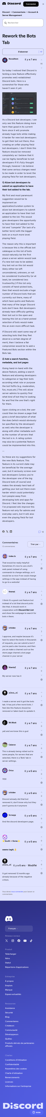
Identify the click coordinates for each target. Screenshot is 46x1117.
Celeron (12, 745)
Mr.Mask (12, 723)
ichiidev (12, 628)
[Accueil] (11, 4)
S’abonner (23, 52)
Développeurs (11, 1034)
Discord (6, 12)
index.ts (12, 556)
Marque (8, 990)
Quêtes (8, 1039)
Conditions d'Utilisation (16, 1060)
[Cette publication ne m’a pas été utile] (41, 68)
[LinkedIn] (11, 531)
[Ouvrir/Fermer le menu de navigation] (43, 4)
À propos (9, 981)
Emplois (8, 986)
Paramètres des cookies (16, 1069)
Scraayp (12, 815)
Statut (8, 963)
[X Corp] (7, 531)
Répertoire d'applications (16, 967)
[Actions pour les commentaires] (41, 568)
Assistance (10, 1008)
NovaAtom (13, 59)
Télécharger (10, 954)
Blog (7, 1017)
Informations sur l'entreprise (18, 1086)
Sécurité (9, 1013)
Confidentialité (12, 1064)
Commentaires (11, 1021)
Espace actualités (13, 994)
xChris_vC (13, 693)
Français (12, 929)
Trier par (35, 544)
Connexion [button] (31, 4)
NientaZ (12, 667)
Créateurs (9, 1026)
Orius (11, 771)
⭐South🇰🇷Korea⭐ (11, 841)
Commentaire (18, 12)
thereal (12, 592)
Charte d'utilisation (14, 1073)
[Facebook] (3, 531)
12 (42, 532)
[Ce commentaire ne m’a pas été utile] (41, 564)
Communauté (11, 1030)
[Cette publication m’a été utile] (41, 60)
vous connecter (17, 892)
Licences (9, 1082)
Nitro (7, 958)
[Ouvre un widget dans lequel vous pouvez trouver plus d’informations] (36, 1112)
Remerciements (12, 1077)
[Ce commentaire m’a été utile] (41, 556)
